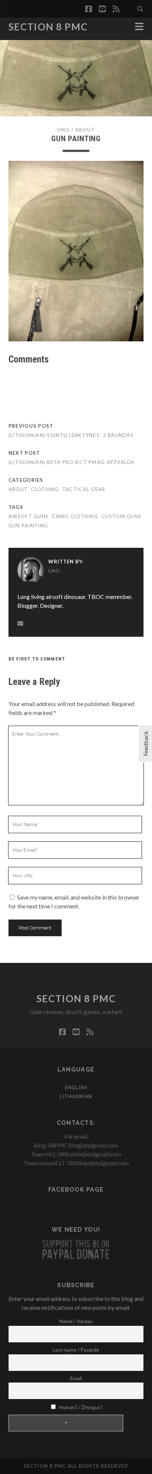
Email (76, 1378)
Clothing (45, 489)
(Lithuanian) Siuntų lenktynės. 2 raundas (71, 435)
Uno (63, 130)
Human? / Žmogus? (80, 1407)
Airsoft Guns (28, 516)
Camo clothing (75, 516)
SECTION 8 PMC (47, 27)
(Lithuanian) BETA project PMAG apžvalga (71, 462)
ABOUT (85, 130)
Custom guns (121, 516)
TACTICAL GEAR (84, 489)
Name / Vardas (76, 1321)
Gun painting (28, 526)
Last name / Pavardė (76, 1350)
